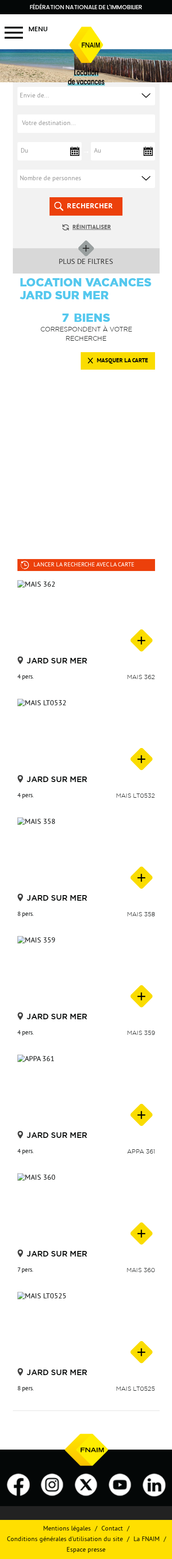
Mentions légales (67, 1529)
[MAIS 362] (86, 617)
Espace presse (86, 1550)
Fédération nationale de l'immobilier (86, 7)
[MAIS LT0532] (86, 735)
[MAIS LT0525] (86, 1328)
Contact (112, 1529)
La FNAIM (146, 1539)
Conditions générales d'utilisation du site (65, 1539)
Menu (38, 29)
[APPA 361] (86, 1091)
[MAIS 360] (86, 1210)
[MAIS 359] (86, 973)
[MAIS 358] (86, 854)
